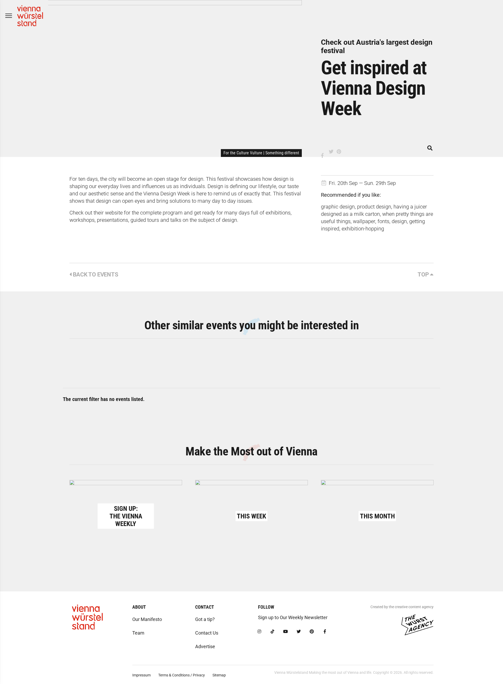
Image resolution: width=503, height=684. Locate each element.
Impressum (141, 675)
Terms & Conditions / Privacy (181, 675)
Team (138, 633)
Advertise (205, 646)
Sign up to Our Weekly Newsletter (292, 617)
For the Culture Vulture (242, 152)
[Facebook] (325, 631)
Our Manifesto (147, 619)
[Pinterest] (312, 631)
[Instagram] (259, 631)
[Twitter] (298, 631)
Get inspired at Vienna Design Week (374, 88)
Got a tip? (205, 619)
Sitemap (219, 675)
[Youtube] (285, 631)
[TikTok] (272, 631)
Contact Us (206, 633)
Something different (282, 152)
